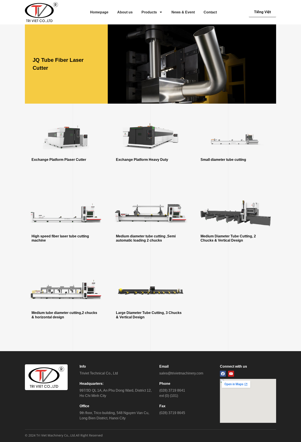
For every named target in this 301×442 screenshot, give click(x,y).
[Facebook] (223, 374)
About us (125, 12)
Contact (210, 12)
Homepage (99, 12)
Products (149, 12)
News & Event (183, 12)
